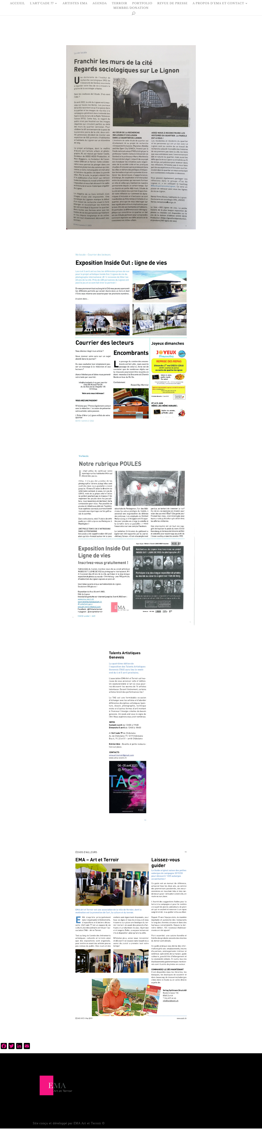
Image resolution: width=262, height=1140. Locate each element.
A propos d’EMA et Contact (218, 3)
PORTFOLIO (142, 3)
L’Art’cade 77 (42, 3)
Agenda (99, 3)
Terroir (119, 3)
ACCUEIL (17, 3)
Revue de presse (172, 3)
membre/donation (131, 8)
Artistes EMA (75, 3)
